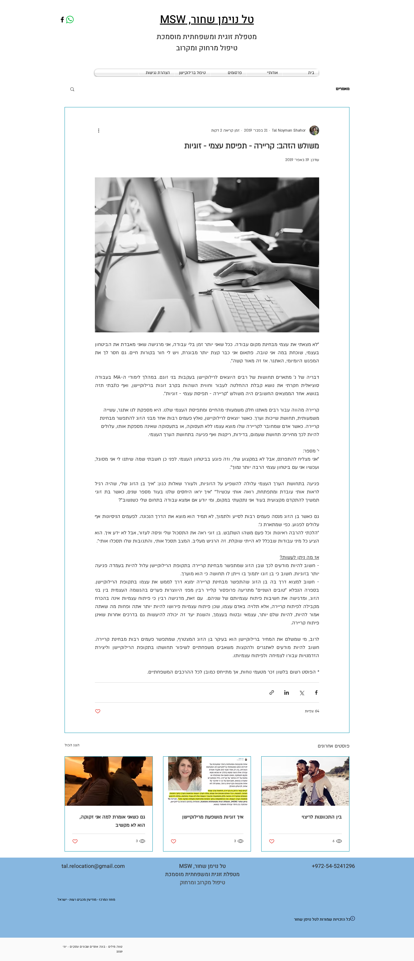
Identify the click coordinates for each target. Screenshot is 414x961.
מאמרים (342, 88)
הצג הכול (72, 745)
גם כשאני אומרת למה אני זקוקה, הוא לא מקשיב (112, 821)
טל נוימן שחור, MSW (207, 20)
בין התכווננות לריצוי (322, 817)
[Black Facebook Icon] (62, 19)
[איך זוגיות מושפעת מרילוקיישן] (207, 781)
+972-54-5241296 (333, 866)
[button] (72, 88)
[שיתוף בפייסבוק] (316, 692)
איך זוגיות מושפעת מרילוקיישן (212, 817)
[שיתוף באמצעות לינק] (272, 692)
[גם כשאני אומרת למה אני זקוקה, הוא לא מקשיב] (108, 781)
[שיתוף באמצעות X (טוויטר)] (301, 692)
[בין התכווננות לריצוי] (305, 781)
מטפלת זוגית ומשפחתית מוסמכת (207, 37)
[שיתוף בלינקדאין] (286, 692)
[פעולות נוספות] (98, 130)
